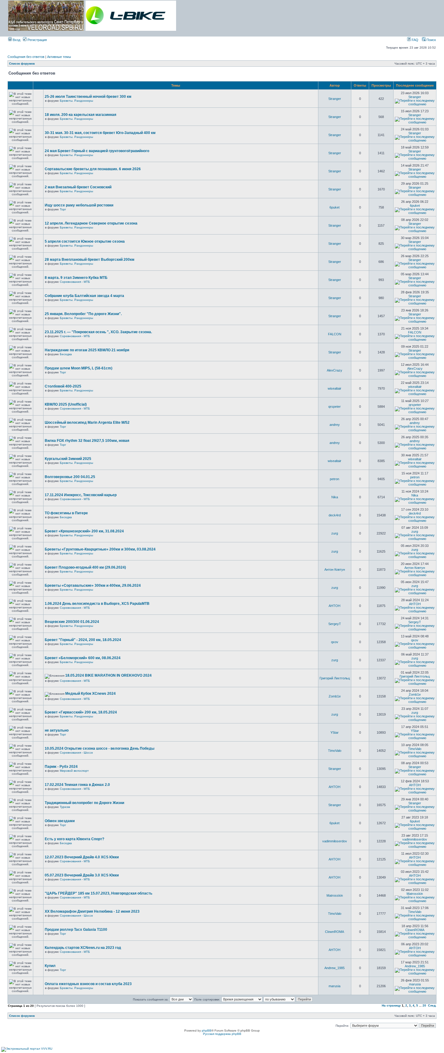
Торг (63, 209)
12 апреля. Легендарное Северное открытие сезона (91, 223)
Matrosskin (335, 895)
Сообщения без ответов (26, 57)
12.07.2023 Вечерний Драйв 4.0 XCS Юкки (82, 857)
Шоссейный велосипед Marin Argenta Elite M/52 (87, 422)
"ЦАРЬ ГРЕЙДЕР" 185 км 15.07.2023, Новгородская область (98, 893)
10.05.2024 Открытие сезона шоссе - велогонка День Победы (99, 748)
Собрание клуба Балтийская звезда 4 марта (84, 296)
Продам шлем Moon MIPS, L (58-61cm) (78, 368)
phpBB (206, 1030)
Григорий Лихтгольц (335, 678)
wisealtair (334, 388)
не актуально (57, 730)
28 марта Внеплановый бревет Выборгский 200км (89, 259)
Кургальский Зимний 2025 (68, 459)
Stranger (334, 99)
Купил (50, 966)
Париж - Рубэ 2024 (61, 766)
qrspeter (334, 406)
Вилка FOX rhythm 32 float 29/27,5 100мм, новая (87, 441)
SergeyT (334, 624)
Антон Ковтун (334, 569)
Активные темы (59, 57)
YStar (334, 732)
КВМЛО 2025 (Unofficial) (66, 404)
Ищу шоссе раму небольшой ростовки (79, 205)
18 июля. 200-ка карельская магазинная (80, 115)
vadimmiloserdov (334, 841)
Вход (16, 40)
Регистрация (37, 40)
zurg (334, 533)
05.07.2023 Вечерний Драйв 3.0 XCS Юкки (82, 875)
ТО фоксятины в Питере (66, 513)
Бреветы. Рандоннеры (76, 100)
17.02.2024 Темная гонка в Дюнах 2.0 (77, 785)
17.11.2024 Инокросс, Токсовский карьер (81, 495)
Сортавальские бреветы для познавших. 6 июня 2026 (93, 169)
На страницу (391, 1005)
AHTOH (334, 606)
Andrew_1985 (334, 968)
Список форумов (22, 63)
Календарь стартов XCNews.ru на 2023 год (83, 948)
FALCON (334, 334)
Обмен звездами (60, 821)
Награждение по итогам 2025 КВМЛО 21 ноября (87, 350)
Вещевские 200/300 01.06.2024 (72, 622)
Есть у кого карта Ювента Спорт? (74, 839)
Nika (334, 497)
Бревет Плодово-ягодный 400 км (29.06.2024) (85, 567)
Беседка (66, 354)
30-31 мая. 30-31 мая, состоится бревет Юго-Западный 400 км (100, 133)
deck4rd (335, 515)
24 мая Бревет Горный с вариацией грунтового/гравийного (97, 151)
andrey (335, 424)
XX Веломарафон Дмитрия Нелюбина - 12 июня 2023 (92, 911)
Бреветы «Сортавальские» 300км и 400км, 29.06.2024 (93, 585)
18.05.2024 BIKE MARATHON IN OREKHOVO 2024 (108, 675)
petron (334, 479)
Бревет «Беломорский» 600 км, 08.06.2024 (83, 658)
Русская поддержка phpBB (222, 1033)
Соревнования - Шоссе (76, 752)
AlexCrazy (334, 370)
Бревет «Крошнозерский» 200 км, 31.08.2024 (84, 531)
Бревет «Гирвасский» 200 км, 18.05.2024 (81, 712)
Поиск (431, 40)
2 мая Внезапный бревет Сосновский (78, 187)
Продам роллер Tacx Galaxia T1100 (76, 929)
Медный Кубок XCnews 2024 (90, 693)
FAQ (414, 40)
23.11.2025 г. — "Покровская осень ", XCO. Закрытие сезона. (98, 332)
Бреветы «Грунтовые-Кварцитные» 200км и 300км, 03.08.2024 (100, 549)
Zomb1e (335, 696)
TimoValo (334, 750)
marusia (334, 986)
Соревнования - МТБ (75, 281)
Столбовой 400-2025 (63, 386)
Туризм (65, 807)
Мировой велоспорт (74, 770)
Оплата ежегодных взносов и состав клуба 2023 (88, 984)
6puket (334, 207)
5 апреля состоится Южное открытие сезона (85, 241)
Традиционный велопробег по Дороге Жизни (84, 803)
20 (424, 1005)
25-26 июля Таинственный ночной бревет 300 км (88, 96)
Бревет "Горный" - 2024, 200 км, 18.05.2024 (83, 640)
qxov (334, 642)
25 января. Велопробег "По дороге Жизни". (83, 314)
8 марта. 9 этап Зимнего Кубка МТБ (76, 278)
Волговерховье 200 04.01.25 (70, 477)
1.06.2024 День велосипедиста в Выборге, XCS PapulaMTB (97, 603)
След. (432, 1005)
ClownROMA (334, 931)
